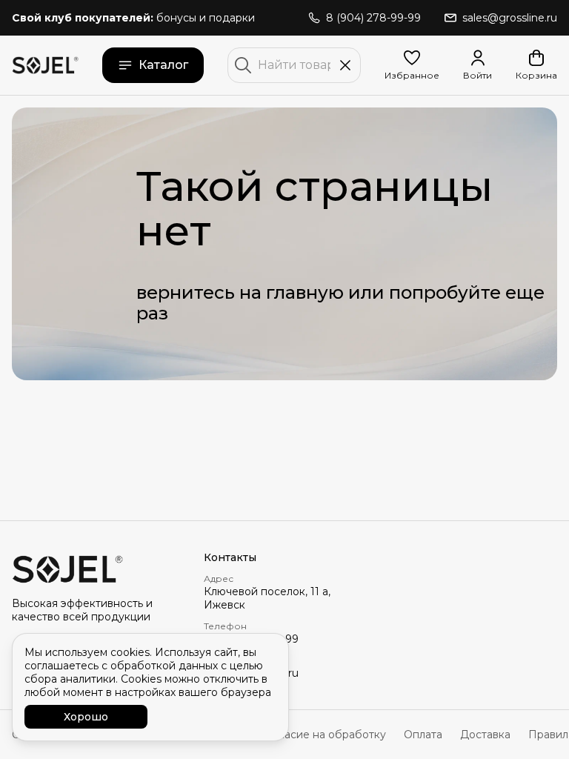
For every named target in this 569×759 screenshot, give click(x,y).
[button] (412, 65)
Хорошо (86, 716)
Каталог (163, 65)
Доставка (485, 734)
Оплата (423, 734)
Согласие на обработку (323, 734)
